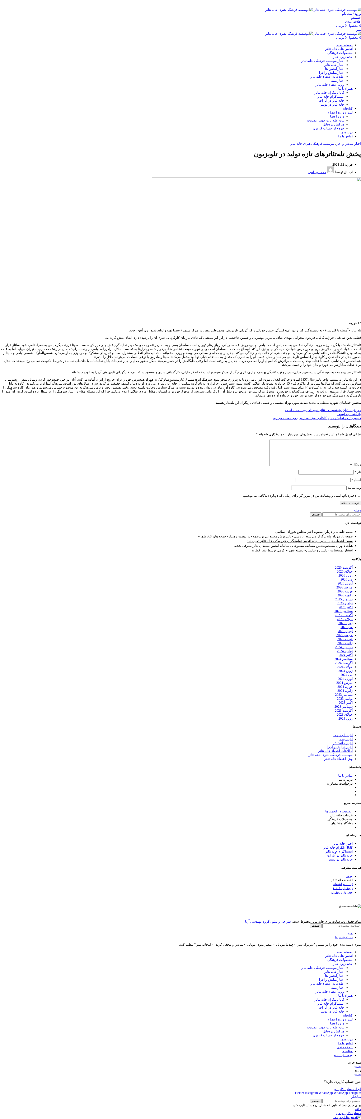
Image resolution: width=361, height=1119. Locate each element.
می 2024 (347, 675)
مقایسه (347, 1051)
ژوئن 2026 (345, 575)
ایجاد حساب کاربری (347, 1089)
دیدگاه (355, 465)
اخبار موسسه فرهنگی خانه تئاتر (322, 61)
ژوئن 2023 (345, 718)
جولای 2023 (345, 714)
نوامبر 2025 (345, 603)
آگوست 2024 (344, 663)
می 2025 (347, 627)
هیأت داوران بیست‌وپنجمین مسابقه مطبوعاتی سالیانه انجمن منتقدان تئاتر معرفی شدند (293, 545)
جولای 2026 (345, 571)
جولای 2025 (345, 619)
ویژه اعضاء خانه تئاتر (330, 84)
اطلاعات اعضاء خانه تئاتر (327, 76)
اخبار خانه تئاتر (334, 65)
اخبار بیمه (337, 80)
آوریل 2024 (345, 678)
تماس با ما (345, 775)
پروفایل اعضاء (343, 888)
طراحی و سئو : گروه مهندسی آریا (268, 921)
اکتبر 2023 (346, 702)
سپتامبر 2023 (343, 706)
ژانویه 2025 (345, 643)
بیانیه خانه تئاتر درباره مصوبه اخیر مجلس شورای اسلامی (314, 531)
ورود (349, 876)
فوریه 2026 (345, 591)
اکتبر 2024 (346, 655)
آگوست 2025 (344, 615)
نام (358, 472)
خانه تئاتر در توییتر (332, 104)
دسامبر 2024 (344, 647)
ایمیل (356, 480)
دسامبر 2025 (344, 599)
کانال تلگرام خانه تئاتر (329, 92)
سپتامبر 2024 (343, 659)
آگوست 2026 (344, 567)
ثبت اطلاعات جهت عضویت (325, 120)
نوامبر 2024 (345, 651)
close (357, 510)
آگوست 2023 (344, 710)
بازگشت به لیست (349, 414)
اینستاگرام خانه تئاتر (330, 96)
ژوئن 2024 (345, 671)
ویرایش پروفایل (333, 124)
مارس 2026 (344, 587)
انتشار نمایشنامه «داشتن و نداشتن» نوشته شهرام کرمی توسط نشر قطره (302, 550)
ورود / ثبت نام (343, 1055)
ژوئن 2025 (345, 623)
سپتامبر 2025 (343, 611)
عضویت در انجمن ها (339, 811)
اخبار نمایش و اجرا (331, 72)
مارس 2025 (344, 635)
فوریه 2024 (345, 686)
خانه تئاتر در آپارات (331, 100)
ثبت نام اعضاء (343, 884)
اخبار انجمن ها (334, 68)
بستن (357, 1066)
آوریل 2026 (345, 583)
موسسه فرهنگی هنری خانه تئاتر (312, 143)
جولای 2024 (345, 667)
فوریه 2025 (345, 639)
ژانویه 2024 (345, 690)
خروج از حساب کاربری (328, 128)
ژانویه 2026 (345, 595)
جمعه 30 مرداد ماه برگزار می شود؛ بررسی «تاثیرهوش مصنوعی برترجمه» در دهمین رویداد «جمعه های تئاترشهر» (275, 536)
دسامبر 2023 (344, 694)
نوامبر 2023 (345, 698)
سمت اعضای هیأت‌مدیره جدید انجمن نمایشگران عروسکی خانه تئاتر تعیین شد (300, 541)
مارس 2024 (344, 682)
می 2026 (347, 579)
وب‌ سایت (354, 487)
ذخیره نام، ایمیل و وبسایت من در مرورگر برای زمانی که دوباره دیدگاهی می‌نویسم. (299, 495)
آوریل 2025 (345, 631)
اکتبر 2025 (346, 607)
